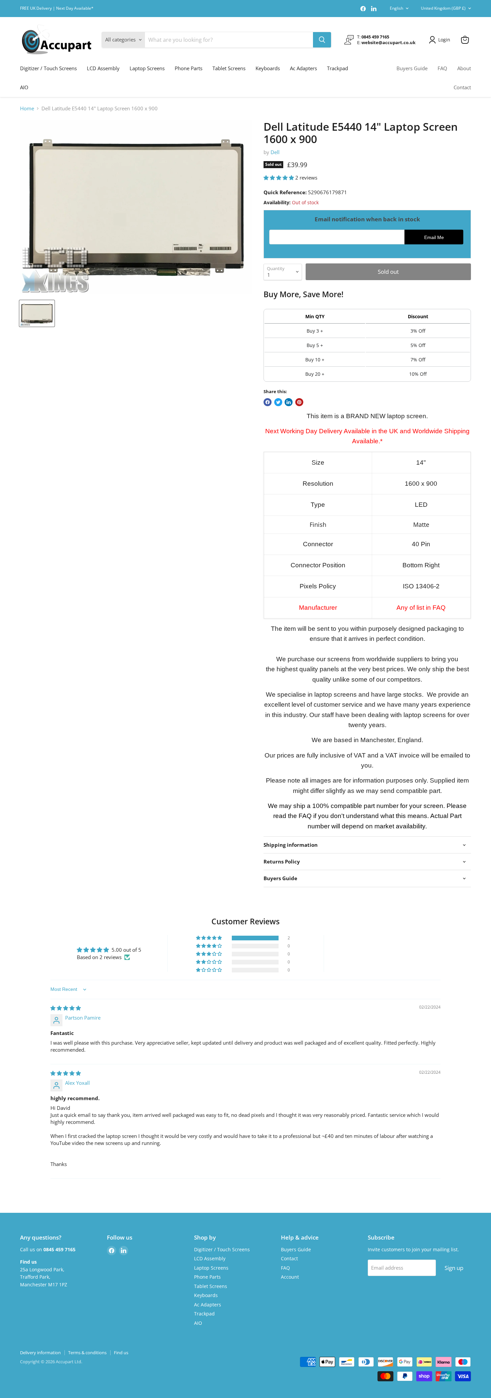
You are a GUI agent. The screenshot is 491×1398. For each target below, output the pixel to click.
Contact (462, 87)
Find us (121, 1353)
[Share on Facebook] (268, 402)
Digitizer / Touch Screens (48, 68)
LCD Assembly (103, 68)
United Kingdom (443, 8)
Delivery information (40, 1353)
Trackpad (337, 68)
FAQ (442, 68)
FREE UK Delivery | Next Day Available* (57, 8)
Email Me (434, 237)
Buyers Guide (412, 68)
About (464, 68)
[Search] (322, 39)
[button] (279, 177)
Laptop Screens (147, 68)
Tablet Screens (229, 68)
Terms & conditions (87, 1353)
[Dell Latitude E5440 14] (36, 313)
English (396, 8)
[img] (65, 1008)
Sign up (454, 1268)
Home (27, 108)
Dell (275, 152)
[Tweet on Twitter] (278, 402)
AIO (24, 87)
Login (444, 39)
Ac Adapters (303, 68)
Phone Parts (188, 68)
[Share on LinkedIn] (289, 402)
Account (290, 1277)
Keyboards (268, 68)
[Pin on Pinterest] (299, 402)
